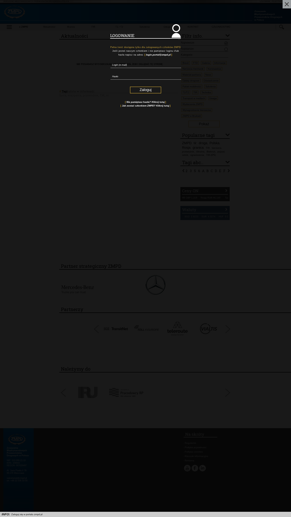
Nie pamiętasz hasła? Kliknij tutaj (145, 102)
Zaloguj (146, 90)
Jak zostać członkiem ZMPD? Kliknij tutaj (145, 105)
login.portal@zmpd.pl (158, 54)
